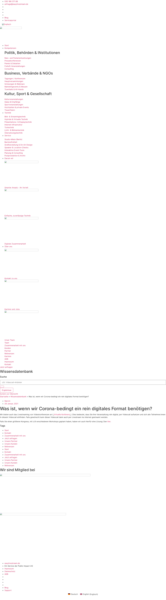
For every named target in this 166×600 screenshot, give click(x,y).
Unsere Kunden (11, 444)
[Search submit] (2, 387)
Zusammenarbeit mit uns (15, 436)
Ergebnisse (6, 390)
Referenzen (9, 446)
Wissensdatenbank (18, 396)
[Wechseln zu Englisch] (6, 24)
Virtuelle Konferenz (62, 414)
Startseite (4, 396)
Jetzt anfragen (11, 438)
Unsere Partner (11, 441)
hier (108, 421)
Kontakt (8, 433)
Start (7, 430)
